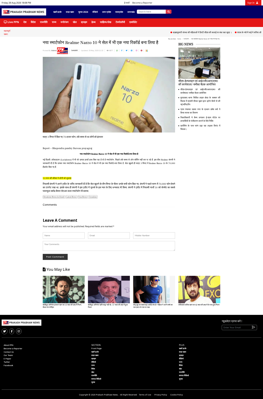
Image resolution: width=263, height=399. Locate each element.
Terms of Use (145, 394)
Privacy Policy (160, 394)
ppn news (82, 197)
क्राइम (84, 22)
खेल (75, 22)
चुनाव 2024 (83, 11)
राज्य (54, 22)
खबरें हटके (57, 11)
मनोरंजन (64, 22)
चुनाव (93, 382)
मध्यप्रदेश (119, 11)
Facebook (8, 365)
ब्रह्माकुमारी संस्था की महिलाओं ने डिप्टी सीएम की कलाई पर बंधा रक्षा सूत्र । (191, 32)
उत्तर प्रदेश (106, 11)
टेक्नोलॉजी (120, 22)
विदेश (33, 22)
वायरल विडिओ (96, 379)
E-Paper (7, 358)
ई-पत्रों (127, 2)
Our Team (8, 355)
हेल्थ (94, 22)
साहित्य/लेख (105, 22)
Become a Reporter (142, 2)
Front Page (96, 348)
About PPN (8, 345)
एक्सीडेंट (133, 22)
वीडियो (95, 11)
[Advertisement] (199, 152)
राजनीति (44, 22)
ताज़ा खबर (70, 11)
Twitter (7, 362)
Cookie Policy (176, 394)
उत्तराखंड (131, 11)
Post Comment (55, 256)
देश (24, 22)
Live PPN (13, 22)
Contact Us (9, 352)
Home (179, 39)
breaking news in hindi (53, 197)
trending (93, 197)
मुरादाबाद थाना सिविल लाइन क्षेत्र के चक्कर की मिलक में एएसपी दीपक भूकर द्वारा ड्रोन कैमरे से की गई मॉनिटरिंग (200, 101)
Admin (54, 50)
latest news (71, 197)
